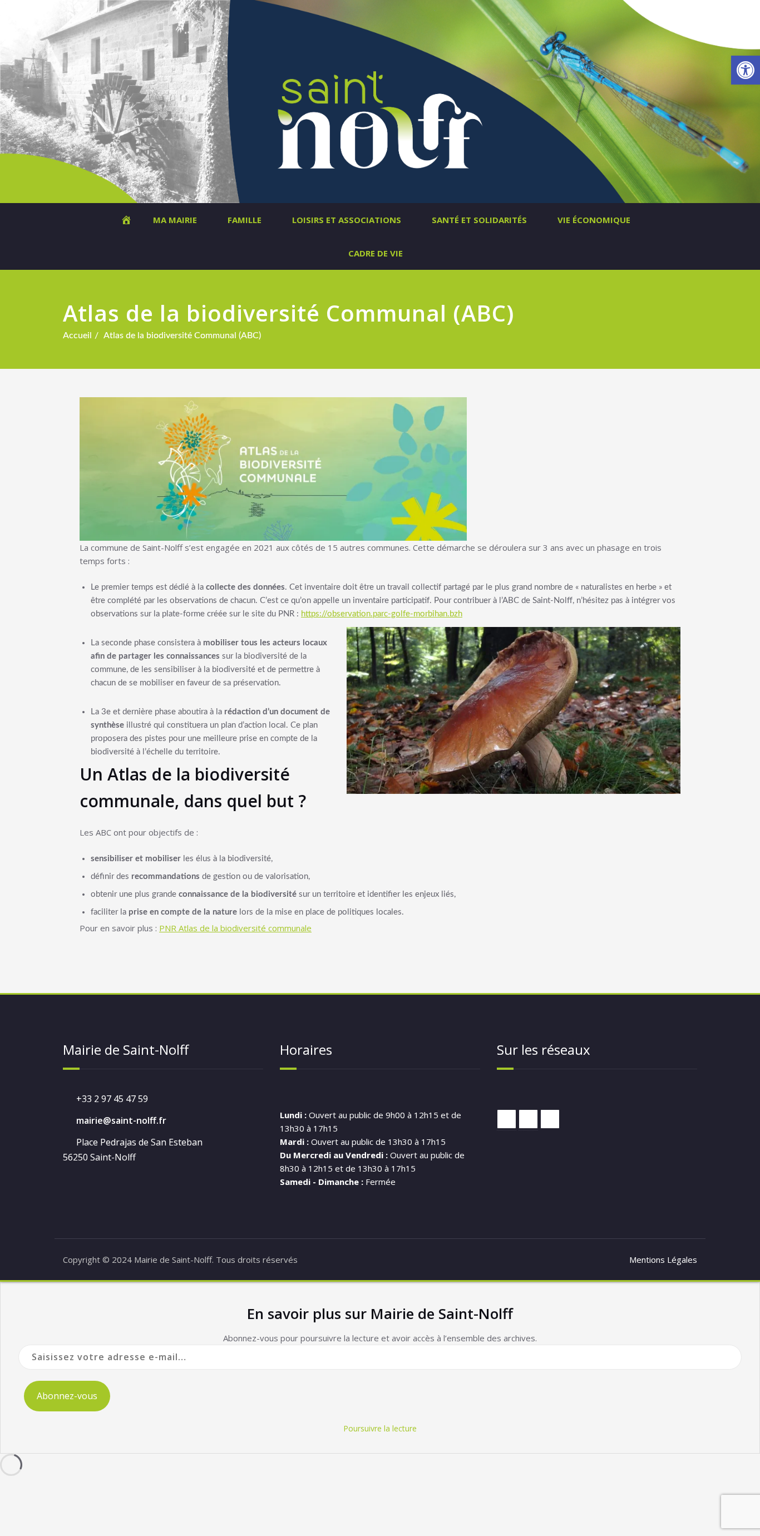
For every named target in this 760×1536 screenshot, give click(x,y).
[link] (745, 70)
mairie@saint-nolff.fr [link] (121, 1120)
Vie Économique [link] (593, 219)
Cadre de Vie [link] (375, 253)
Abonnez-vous (67, 1396)
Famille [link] (244, 219)
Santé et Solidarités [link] (479, 219)
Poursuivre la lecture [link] (380, 1428)
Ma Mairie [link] (175, 219)
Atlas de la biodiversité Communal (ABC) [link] (182, 335)
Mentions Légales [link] (663, 1259)
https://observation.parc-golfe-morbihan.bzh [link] (381, 614)
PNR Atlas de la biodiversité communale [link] (235, 928)
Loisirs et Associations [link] (346, 219)
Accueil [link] (77, 335)
